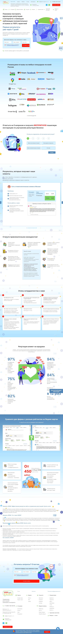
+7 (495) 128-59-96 (56, 1)
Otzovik (18, 610)
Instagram (41, 601)
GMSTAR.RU (52, 603)
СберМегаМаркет (42, 613)
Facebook (41, 599)
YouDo (29, 601)
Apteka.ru (51, 610)
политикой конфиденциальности (13, 45)
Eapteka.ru (52, 597)
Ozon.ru (40, 610)
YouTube (40, 603)
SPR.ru (51, 601)
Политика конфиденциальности (54, 591)
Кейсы (23, 1)
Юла (29, 599)
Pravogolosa (19, 613)
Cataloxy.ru (52, 606)
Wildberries (41, 608)
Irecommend (19, 608)
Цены (18, 1)
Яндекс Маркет (42, 612)
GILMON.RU (52, 608)
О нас (28, 1)
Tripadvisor (52, 599)
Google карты (20, 597)
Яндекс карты (20, 599)
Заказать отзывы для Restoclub (9, 548)
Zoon (18, 612)
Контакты (33, 1)
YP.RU (51, 604)
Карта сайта (13, 1)
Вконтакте (41, 597)
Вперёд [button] (51, 152)
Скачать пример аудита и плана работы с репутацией (17, 50)
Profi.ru (29, 597)
